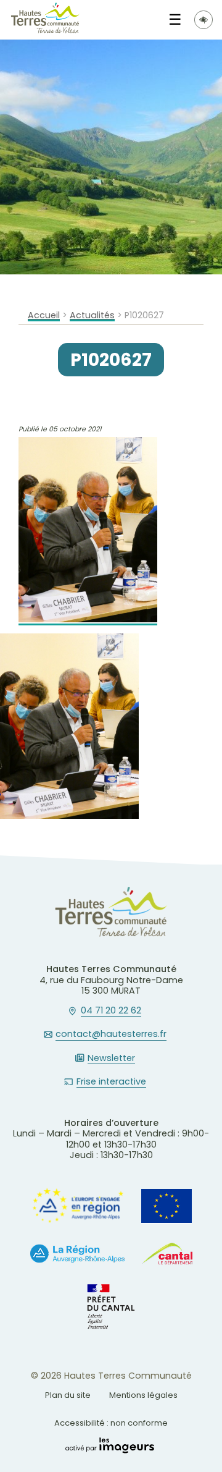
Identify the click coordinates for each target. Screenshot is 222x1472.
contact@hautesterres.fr (111, 1034)
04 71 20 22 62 (111, 1011)
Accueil (44, 315)
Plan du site (68, 1395)
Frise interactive (111, 1082)
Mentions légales (143, 1395)
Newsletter (111, 1058)
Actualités (92, 315)
